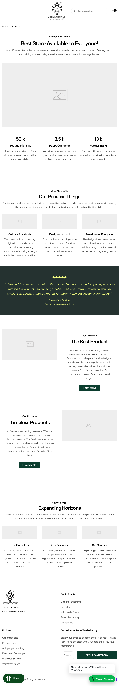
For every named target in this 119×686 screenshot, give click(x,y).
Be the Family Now (97, 655)
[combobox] (89, 11)
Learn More (89, 388)
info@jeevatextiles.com (14, 611)
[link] (59, 95)
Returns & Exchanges (13, 653)
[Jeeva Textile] (57, 11)
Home (5, 26)
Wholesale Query (70, 612)
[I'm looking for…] (75, 11)
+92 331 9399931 (11, 607)
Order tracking (10, 637)
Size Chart (66, 606)
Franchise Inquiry (70, 617)
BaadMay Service (11, 658)
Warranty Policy (11, 663)
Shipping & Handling (13, 648)
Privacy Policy (10, 642)
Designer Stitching (71, 601)
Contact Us (67, 622)
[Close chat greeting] (112, 668)
